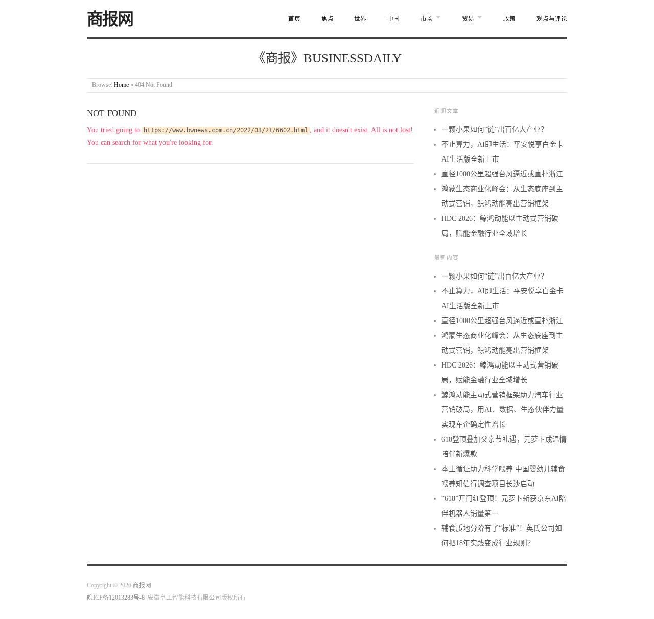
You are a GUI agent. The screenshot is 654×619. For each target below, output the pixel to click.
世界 (360, 19)
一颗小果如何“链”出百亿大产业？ (494, 129)
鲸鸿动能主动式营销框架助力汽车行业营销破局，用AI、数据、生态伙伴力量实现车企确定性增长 (502, 409)
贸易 (468, 19)
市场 (427, 19)
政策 (509, 19)
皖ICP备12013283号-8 (116, 597)
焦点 (327, 19)
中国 (393, 19)
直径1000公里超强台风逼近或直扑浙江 (502, 174)
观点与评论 (551, 19)
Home (121, 85)
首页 (294, 19)
